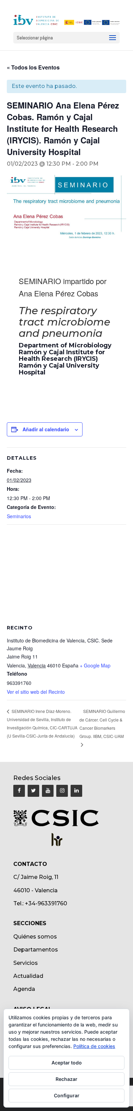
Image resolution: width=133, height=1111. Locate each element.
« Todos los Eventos (33, 67)
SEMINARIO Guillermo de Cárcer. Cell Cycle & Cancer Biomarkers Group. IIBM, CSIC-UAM (102, 723)
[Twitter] (33, 791)
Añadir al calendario (46, 429)
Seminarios (19, 516)
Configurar (66, 1095)
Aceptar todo (66, 1062)
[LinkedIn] (76, 791)
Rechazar (66, 1079)
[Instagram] (62, 791)
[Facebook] (19, 791)
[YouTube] (48, 791)
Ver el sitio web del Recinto (36, 691)
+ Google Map (95, 665)
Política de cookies (94, 1046)
